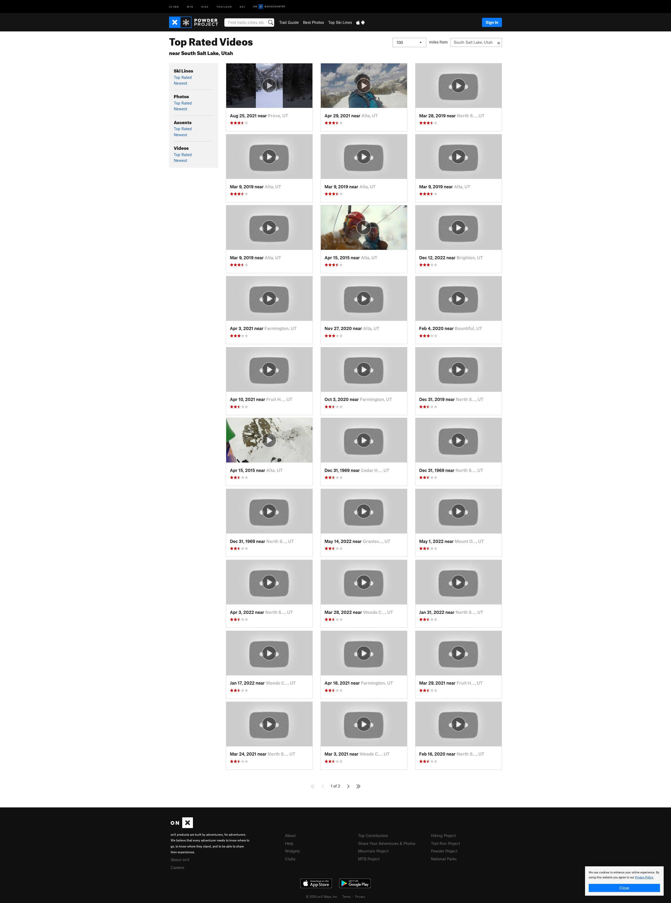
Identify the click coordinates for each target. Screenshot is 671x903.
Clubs (290, 858)
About (290, 835)
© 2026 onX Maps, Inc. (322, 896)
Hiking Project (443, 835)
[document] (624, 881)
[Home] (196, 22)
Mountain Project (373, 851)
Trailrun (224, 6)
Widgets (292, 851)
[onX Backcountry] (269, 7)
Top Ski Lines (340, 22)
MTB (190, 6)
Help (289, 843)
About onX (180, 859)
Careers (177, 867)
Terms (346, 896)
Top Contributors (373, 835)
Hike (205, 6)
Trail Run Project (445, 843)
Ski (242, 6)
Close (624, 887)
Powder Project (444, 851)
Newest (180, 83)
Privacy (360, 896)
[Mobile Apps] (360, 22)
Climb (174, 6)
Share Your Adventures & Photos (386, 843)
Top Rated (183, 77)
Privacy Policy (644, 877)
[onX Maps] (182, 826)
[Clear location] (498, 42)
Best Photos (313, 22)
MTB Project (369, 858)
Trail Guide (289, 22)
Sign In (492, 22)
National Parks (444, 858)
